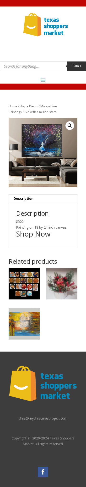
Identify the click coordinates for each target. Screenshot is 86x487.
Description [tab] (23, 198)
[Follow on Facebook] (43, 472)
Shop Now (33, 234)
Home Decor (29, 106)
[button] (69, 125)
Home (13, 106)
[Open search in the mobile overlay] (43, 66)
